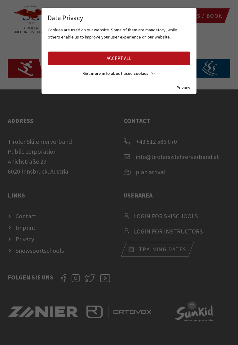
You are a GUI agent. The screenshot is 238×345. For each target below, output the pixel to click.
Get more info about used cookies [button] (115, 73)
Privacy (183, 87)
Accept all (119, 58)
